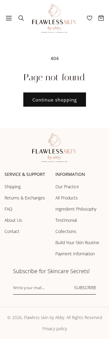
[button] (9, 18)
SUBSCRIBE (85, 287)
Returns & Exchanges (25, 198)
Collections (65, 231)
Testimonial (66, 220)
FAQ (8, 209)
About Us (13, 220)
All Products (66, 198)
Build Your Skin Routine (77, 242)
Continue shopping (54, 100)
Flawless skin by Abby (44, 317)
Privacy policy (54, 328)
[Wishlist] (89, 18)
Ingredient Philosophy (75, 209)
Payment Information (75, 254)
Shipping (13, 186)
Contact (12, 231)
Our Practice (67, 186)
